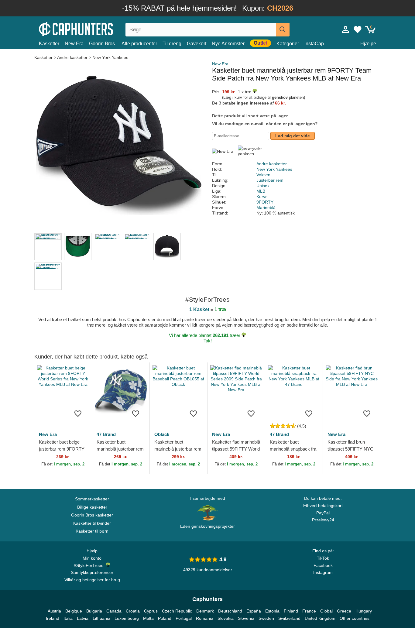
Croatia (133, 611)
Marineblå (266, 207)
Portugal (184, 618)
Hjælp (92, 550)
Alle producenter (139, 43)
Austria (54, 611)
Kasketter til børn (92, 531)
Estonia (272, 611)
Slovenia (246, 618)
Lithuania (101, 618)
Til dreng (172, 43)
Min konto (92, 558)
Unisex (262, 185)
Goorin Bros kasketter (92, 515)
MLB (260, 191)
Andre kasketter (72, 57)
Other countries (354, 618)
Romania (204, 618)
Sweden (266, 618)
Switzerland (289, 618)
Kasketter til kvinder (92, 523)
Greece (344, 611)
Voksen (263, 174)
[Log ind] (345, 29)
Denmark (205, 611)
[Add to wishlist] (78, 413)
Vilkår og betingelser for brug (92, 579)
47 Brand (106, 434)
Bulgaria (94, 611)
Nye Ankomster (228, 43)
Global (326, 611)
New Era (74, 43)
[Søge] (283, 29)
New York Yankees (110, 57)
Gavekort (196, 43)
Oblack (161, 434)
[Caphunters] (92, 28)
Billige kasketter (92, 507)
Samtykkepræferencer (92, 572)
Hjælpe (368, 43)
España (253, 611)
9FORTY (264, 202)
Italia (68, 618)
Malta (148, 618)
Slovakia (226, 618)
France (309, 611)
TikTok (323, 558)
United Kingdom (320, 618)
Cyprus (151, 611)
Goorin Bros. (102, 43)
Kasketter (49, 43)
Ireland (52, 618)
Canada (114, 611)
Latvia (82, 618)
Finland (291, 611)
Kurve (262, 196)
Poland (164, 618)
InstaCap (314, 43)
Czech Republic (177, 611)
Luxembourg (127, 618)
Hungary (363, 611)
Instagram (323, 572)
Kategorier (287, 43)
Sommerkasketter (92, 498)
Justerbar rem (269, 180)
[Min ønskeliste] (357, 29)
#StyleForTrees (90, 565)
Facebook (323, 565)
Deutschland (230, 611)
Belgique (73, 611)
